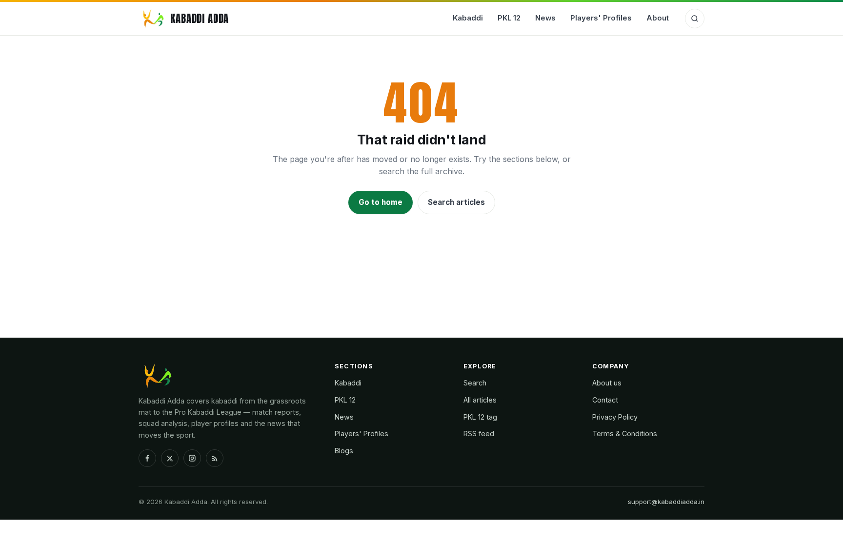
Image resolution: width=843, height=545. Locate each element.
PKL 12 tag (480, 417)
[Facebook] (147, 458)
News (545, 18)
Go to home (380, 202)
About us (607, 383)
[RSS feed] (214, 458)
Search (474, 383)
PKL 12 (509, 18)
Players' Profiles (601, 18)
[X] (170, 458)
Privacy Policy (615, 417)
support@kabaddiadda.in (666, 501)
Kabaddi (468, 18)
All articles (480, 400)
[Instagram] (192, 458)
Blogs (344, 450)
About (657, 18)
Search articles (456, 202)
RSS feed (478, 433)
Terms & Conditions (624, 433)
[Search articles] (694, 18)
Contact (605, 400)
